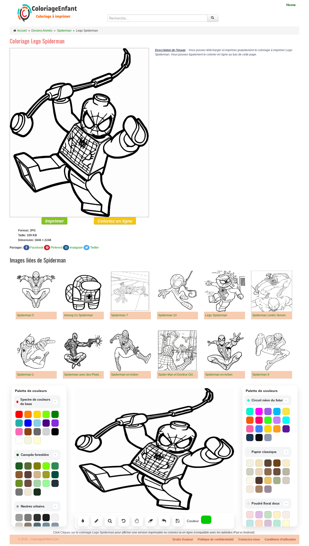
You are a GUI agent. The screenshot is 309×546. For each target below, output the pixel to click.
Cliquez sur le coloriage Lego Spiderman (87, 532)
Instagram (76, 247)
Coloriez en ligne (115, 221)
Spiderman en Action (124, 374)
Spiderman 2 (25, 374)
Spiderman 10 (167, 315)
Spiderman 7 (119, 315)
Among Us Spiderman (78, 315)
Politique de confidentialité (216, 539)
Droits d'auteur (183, 539)
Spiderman (64, 30)
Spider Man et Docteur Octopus (178, 374)
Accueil (22, 30)
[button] (37, 401)
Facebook (36, 247)
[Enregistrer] (177, 520)
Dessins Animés (41, 30)
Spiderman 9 (260, 374)
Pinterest (56, 247)
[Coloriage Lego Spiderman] (79, 132)
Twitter (94, 247)
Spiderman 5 (25, 315)
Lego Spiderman (216, 315)
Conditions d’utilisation (280, 539)
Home (291, 5)
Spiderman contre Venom (269, 315)
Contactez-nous (249, 539)
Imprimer (54, 221)
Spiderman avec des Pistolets (83, 374)
